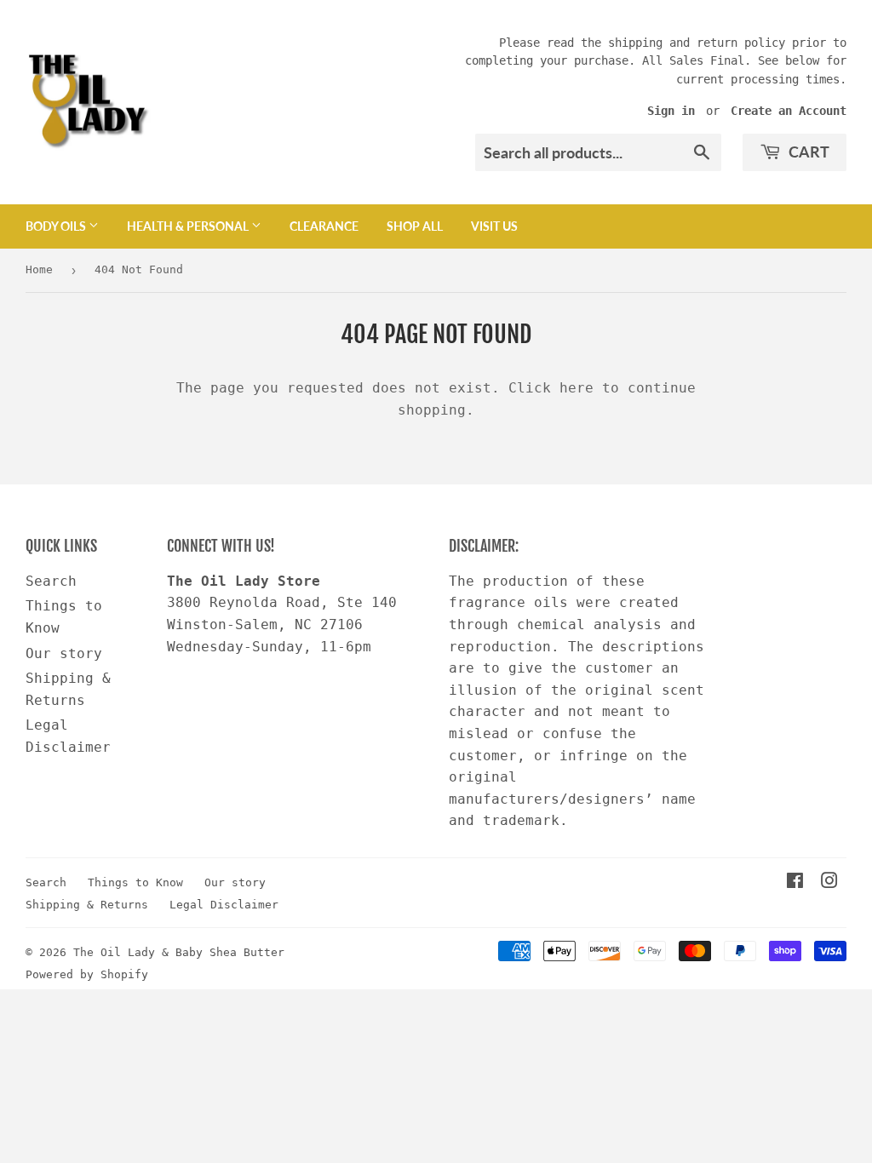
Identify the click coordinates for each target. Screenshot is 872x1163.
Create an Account (788, 110)
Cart (807, 151)
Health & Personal (189, 226)
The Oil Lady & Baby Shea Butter (178, 952)
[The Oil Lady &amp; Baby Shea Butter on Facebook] (795, 882)
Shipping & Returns (87, 904)
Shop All (415, 226)
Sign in (671, 110)
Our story (64, 653)
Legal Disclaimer (223, 904)
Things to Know (135, 882)
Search (51, 581)
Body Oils (57, 226)
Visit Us (494, 226)
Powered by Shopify (87, 974)
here (576, 388)
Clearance (324, 226)
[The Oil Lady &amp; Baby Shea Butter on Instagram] (829, 882)
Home (39, 269)
